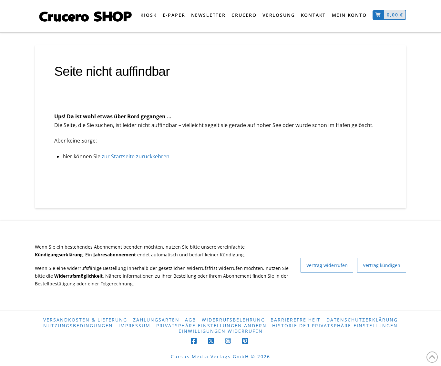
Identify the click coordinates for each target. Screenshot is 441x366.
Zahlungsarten (156, 320)
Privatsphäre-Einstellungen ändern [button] (211, 326)
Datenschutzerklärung (362, 320)
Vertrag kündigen (381, 265)
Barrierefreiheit (296, 320)
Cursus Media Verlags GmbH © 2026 (220, 357)
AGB (190, 320)
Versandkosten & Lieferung (85, 320)
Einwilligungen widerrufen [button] (221, 331)
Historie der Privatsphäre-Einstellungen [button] (335, 326)
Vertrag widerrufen (327, 265)
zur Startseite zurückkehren (134, 156)
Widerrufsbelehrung (233, 320)
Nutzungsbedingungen (78, 326)
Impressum (134, 326)
